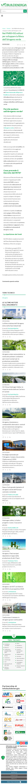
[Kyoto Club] (7, 713)
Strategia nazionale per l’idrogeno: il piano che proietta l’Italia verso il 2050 (13, 457)
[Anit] (20, 695)
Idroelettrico (19, 645)
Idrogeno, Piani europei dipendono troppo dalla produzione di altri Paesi (11, 555)
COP (5, 661)
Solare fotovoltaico (20, 658)
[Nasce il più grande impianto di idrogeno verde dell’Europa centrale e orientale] (14, 478)
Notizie (8, 28)
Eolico (18, 643)
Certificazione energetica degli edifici (7, 651)
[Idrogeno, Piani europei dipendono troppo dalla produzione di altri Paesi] (14, 544)
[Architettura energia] (7, 719)
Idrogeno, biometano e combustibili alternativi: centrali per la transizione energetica (13, 424)
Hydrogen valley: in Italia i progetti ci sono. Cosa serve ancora (12, 522)
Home (3, 28)
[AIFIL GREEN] (20, 732)
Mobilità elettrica (20, 654)
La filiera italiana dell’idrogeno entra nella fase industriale (13, 324)
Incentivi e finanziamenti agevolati (19, 651)
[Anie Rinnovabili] (7, 695)
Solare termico (20, 660)
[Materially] (7, 707)
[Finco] (7, 732)
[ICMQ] (20, 701)
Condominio (7, 657)
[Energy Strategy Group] (7, 701)
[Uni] (20, 707)
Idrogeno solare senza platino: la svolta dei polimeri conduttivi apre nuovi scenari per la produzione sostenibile (13, 357)
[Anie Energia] (20, 713)
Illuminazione (19, 647)
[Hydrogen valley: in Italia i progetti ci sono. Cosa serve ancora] (14, 511)
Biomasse (6, 647)
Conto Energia (7, 659)
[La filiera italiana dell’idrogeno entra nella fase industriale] (14, 314)
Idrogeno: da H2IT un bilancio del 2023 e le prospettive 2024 (13, 588)
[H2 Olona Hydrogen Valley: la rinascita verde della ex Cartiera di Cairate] (14, 378)
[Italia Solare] (7, 726)
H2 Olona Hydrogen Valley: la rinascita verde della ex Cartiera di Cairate (13, 389)
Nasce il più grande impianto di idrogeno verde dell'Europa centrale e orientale (13, 489)
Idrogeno (5, 298)
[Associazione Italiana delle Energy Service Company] (20, 719)
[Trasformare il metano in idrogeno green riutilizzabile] (14, 608)
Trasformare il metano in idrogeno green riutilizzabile (12, 618)
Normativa (19, 656)
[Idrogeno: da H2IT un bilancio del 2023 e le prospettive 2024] (14, 577)
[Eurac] (20, 726)
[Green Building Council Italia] (7, 738)
